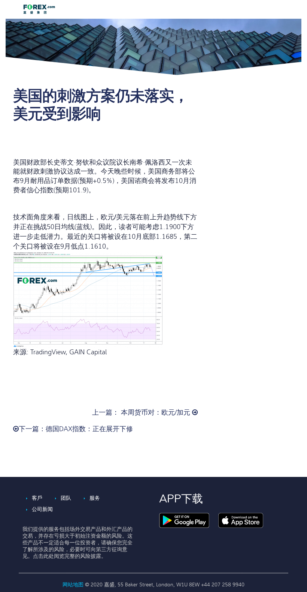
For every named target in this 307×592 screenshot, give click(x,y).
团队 (66, 498)
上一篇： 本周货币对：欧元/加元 (142, 413)
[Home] (41, 9)
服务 (94, 498)
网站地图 (74, 585)
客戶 (37, 498)
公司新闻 (42, 509)
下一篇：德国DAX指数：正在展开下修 (76, 429)
